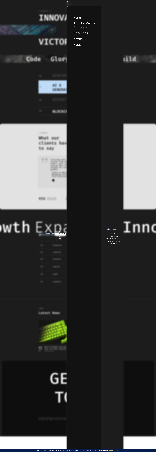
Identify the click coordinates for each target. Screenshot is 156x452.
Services (81, 33)
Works (78, 39)
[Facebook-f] (109, 233)
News (77, 45)
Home (77, 18)
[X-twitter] (111, 233)
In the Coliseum (81, 25)
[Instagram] (117, 233)
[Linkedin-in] (114, 233)
